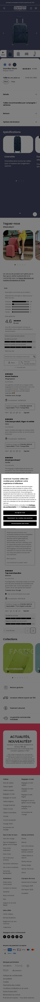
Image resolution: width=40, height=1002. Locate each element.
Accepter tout (20, 512)
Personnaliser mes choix (20, 523)
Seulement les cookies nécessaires (20, 518)
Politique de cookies (28, 507)
